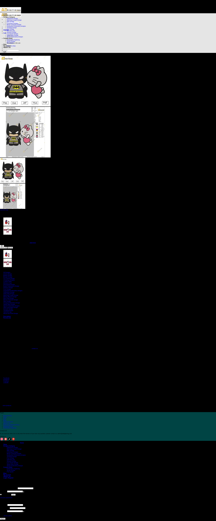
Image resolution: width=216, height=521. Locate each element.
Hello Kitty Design (8, 293)
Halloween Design (12, 18)
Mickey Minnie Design (10, 296)
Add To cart (3, 247)
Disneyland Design (9, 284)
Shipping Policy (8, 426)
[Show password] (23, 511)
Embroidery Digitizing (13, 40)
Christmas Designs (12, 23)
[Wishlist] (0, 55)
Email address (4, 508)
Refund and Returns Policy (11, 425)
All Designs (6, 272)
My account (7, 46)
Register (3, 518)
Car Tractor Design (12, 33)
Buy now (10, 247)
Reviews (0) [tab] (7, 318)
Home (5, 14)
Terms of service (8, 421)
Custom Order (7, 281)
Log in (13, 494)
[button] (4, 33)
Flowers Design (8, 287)
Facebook (6, 378)
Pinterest (6, 381)
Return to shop (11, 46)
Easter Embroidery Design (11, 286)
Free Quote (10, 43)
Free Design (10, 29)
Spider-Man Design (9, 304)
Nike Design (10, 21)
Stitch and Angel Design (10, 307)
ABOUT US (7, 47)
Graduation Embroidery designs (16, 26)
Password (3, 491)
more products (7, 405)
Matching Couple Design (14, 20)
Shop (5, 15)
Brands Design (7, 277)
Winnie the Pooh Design (10, 313)
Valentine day (11, 30)
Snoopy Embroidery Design (11, 303)
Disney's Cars (7, 283)
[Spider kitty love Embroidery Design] (7, 225)
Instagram (6, 379)
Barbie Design (7, 275)
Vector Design (11, 41)
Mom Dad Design (8, 298)
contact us (35, 348)
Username (3, 505)
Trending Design (12, 27)
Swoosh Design (11, 32)
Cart (4, 418)
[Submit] (4, 24)
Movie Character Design (14, 24)
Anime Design (7, 274)
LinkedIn (6, 382)
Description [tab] (7, 316)
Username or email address (8, 488)
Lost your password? (6, 497)
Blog (4, 44)
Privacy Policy (7, 415)
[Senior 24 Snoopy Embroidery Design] (7, 234)
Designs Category (9, 17)
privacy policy (8, 515)
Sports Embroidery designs (15, 37)
